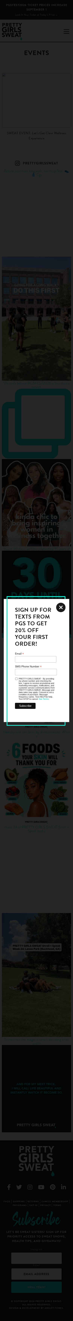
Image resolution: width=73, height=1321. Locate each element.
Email (19, 654)
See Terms (44, 699)
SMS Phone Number (28, 666)
